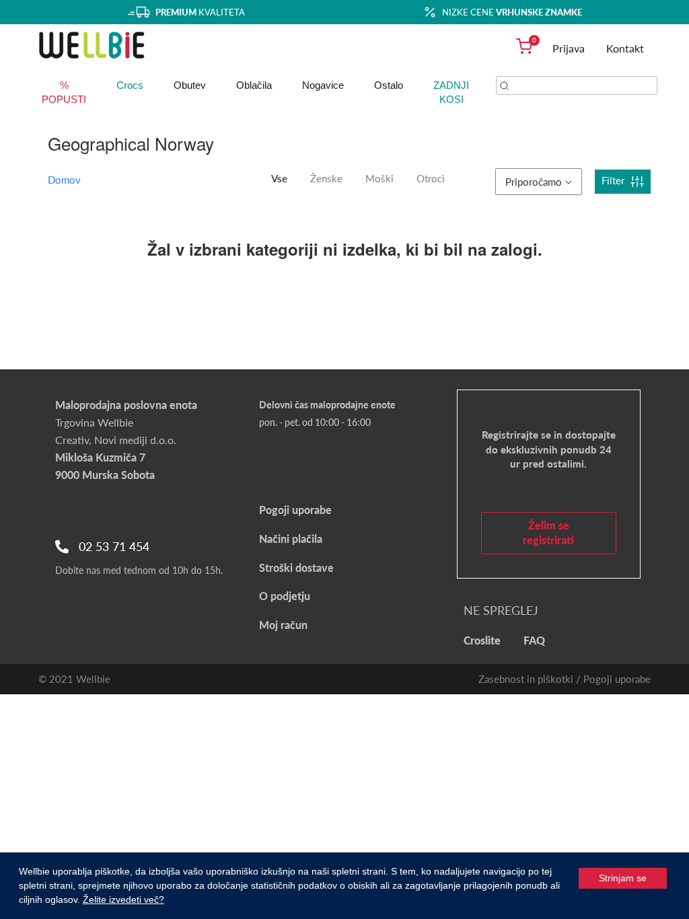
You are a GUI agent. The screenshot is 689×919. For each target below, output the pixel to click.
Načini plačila (290, 538)
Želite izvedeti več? (123, 899)
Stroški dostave (296, 567)
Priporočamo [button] (533, 182)
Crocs (129, 85)
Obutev (190, 85)
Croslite (482, 640)
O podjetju (284, 595)
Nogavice (323, 85)
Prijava (568, 48)
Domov (64, 180)
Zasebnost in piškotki (525, 679)
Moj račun (283, 624)
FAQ (534, 640)
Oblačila (254, 85)
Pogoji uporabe (295, 509)
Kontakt (625, 48)
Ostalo (388, 85)
